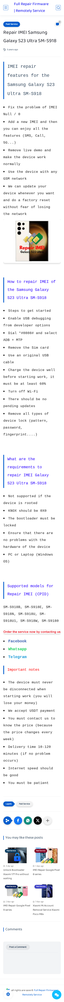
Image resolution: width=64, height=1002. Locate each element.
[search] (58, 7)
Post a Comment (18, 947)
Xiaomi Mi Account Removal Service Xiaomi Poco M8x (46, 910)
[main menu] (5, 7)
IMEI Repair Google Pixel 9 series (16, 908)
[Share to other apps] (47, 820)
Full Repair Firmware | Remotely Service (31, 7)
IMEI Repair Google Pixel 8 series (46, 872)
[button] (18, 820)
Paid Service (12, 24)
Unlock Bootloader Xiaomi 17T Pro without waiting (16, 874)
